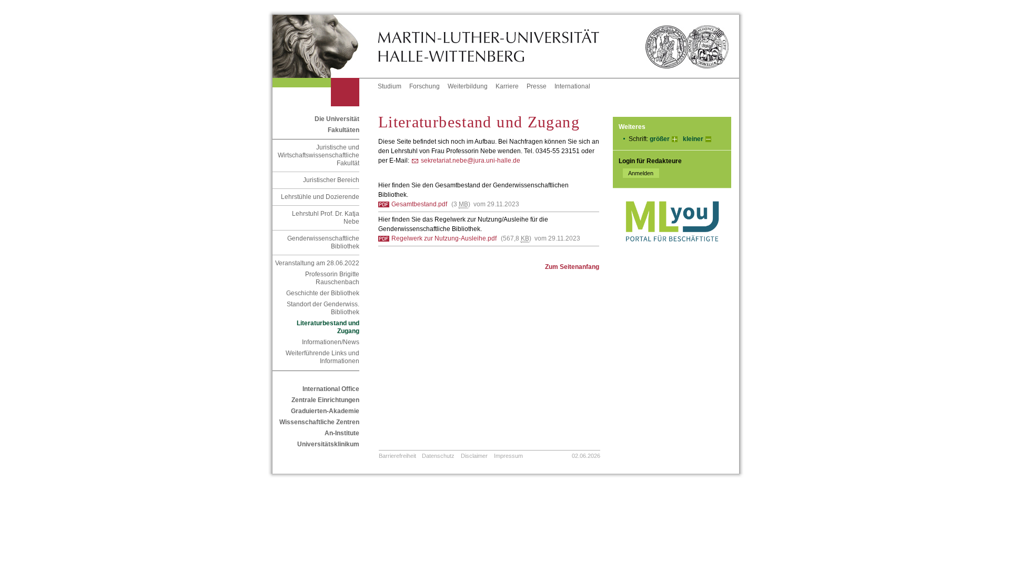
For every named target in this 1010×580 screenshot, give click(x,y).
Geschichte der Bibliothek (322, 293)
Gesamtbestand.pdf (419, 204)
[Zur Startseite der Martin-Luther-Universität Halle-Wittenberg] (325, 46)
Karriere (507, 86)
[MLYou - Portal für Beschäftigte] (672, 252)
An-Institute (342, 433)
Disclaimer (474, 456)
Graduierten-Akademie (325, 411)
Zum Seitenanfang (572, 267)
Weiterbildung (468, 86)
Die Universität (337, 119)
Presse (537, 86)
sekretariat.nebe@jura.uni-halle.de (470, 160)
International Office (330, 389)
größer (660, 139)
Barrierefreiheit (397, 456)
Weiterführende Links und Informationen (322, 357)
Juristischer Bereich (331, 180)
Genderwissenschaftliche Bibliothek (323, 242)
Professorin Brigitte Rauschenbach (332, 278)
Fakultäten (343, 130)
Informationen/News (330, 342)
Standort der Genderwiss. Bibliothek (323, 308)
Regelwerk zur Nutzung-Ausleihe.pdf (444, 238)
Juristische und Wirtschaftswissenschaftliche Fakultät (318, 155)
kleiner (693, 139)
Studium (389, 86)
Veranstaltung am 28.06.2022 (317, 263)
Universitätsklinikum (328, 444)
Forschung (424, 86)
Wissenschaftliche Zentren (319, 422)
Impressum (508, 456)
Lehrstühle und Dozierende (320, 197)
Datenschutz (438, 456)
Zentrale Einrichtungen (325, 400)
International (572, 86)
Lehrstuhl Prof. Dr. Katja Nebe (325, 217)
